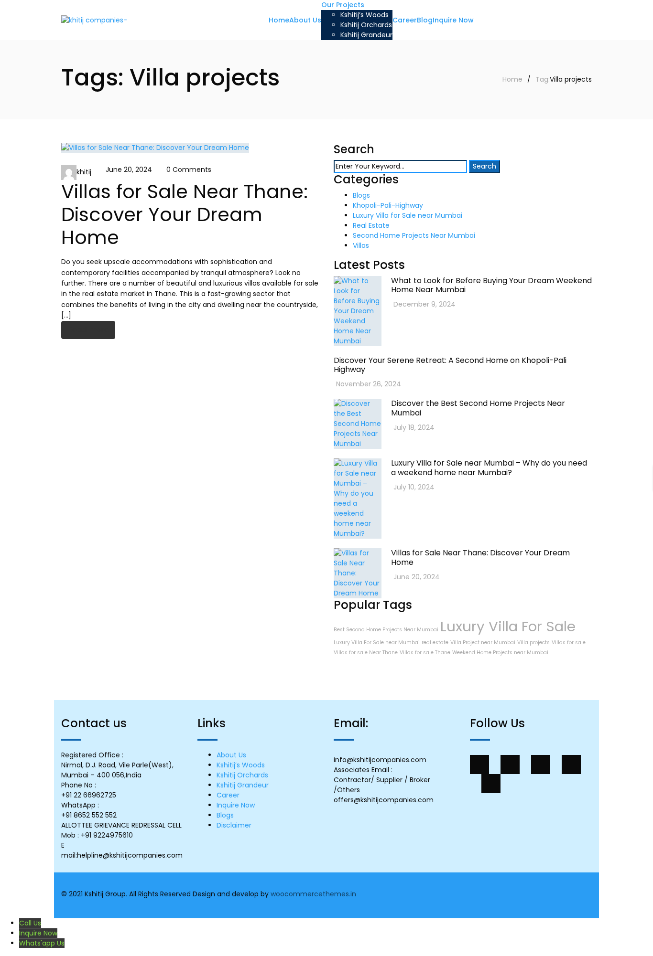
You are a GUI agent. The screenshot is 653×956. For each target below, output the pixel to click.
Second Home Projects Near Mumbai (414, 235)
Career (228, 795)
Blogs (361, 195)
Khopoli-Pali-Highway (388, 205)
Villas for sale (569, 642)
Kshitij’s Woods (241, 765)
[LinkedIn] (540, 764)
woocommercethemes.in (313, 894)
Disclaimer (234, 825)
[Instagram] (491, 783)
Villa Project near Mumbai (482, 642)
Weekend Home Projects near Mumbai (500, 652)
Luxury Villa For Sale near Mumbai (377, 642)
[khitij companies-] (94, 20)
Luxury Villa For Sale (508, 626)
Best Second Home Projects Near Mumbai (386, 629)
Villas (361, 245)
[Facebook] (479, 764)
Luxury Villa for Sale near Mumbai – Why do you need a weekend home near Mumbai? (489, 467)
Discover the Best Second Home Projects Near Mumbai (478, 408)
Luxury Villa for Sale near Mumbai (407, 215)
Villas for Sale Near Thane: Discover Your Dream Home (184, 214)
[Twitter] (510, 764)
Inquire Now (236, 805)
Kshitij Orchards (242, 775)
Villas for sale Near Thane (366, 652)
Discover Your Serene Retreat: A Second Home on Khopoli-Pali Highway (450, 365)
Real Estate (371, 225)
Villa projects (533, 642)
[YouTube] (571, 764)
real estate (435, 642)
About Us (231, 755)
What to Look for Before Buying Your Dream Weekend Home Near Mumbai (491, 285)
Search (484, 166)
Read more (88, 329)
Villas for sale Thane (425, 652)
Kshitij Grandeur (243, 785)
